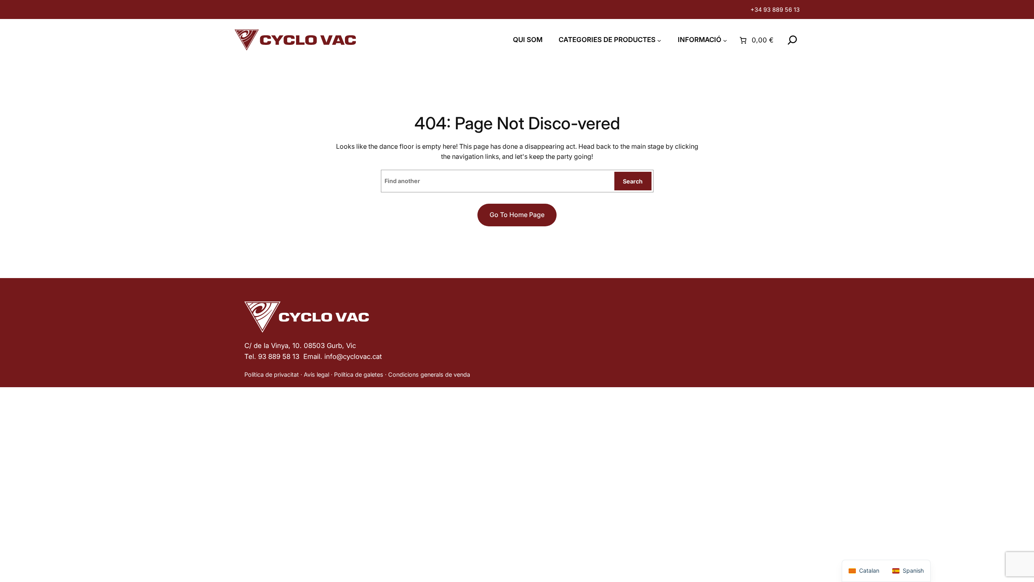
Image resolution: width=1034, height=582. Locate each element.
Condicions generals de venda (429, 374)
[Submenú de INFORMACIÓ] (725, 40)
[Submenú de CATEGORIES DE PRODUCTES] (659, 40)
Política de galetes (358, 374)
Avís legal (316, 374)
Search (633, 181)
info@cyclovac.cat (353, 356)
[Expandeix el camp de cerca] (792, 40)
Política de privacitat (271, 374)
